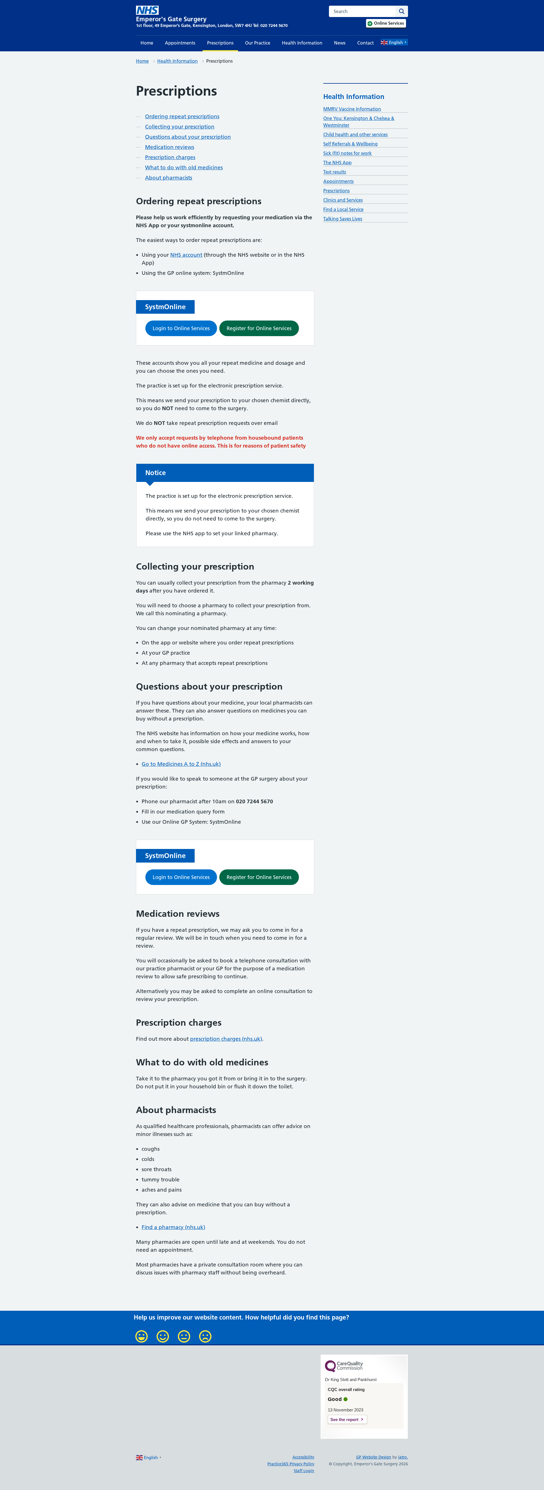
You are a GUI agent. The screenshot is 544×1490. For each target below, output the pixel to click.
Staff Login (304, 1470)
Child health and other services (355, 134)
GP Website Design (373, 1457)
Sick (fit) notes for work (347, 153)
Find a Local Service (343, 209)
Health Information (302, 43)
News (339, 43)
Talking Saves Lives (342, 219)
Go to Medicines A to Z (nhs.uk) (181, 764)
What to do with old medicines (184, 167)
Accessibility (303, 1457)
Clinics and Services (343, 200)
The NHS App (337, 162)
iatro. (403, 1457)
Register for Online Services (259, 328)
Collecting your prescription (179, 126)
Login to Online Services (181, 328)
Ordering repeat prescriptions (182, 116)
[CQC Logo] (344, 1371)
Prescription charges (170, 157)
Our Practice (257, 43)
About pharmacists (168, 177)
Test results (334, 172)
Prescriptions (220, 43)
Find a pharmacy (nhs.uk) (173, 1227)
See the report (344, 1419)
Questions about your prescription (188, 137)
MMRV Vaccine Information (352, 109)
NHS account (186, 255)
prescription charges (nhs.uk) (226, 1039)
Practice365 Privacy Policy (290, 1463)
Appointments (180, 43)
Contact (365, 43)
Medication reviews (169, 147)
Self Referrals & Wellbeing (350, 144)
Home (147, 43)
